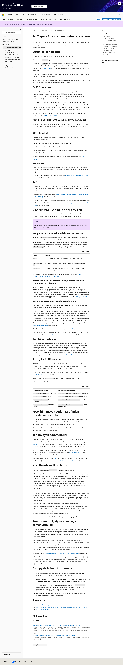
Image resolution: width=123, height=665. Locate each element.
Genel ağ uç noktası (81, 297)
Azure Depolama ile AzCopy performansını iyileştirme (62, 553)
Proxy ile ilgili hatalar (109, 38)
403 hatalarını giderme (51, 115)
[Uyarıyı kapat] (119, 3)
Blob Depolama (58, 30)
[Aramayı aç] (111, 14)
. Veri (55, 458)
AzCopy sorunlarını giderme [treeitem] (13, 47)
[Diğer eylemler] (88, 30)
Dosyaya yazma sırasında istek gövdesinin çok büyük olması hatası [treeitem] (12, 59)
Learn (34, 30)
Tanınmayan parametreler (110, 44)
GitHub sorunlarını (66, 461)
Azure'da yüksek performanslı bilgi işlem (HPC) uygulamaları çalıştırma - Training (56, 625)
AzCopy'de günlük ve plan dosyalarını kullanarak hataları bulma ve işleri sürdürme (62, 607)
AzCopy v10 (36, 444)
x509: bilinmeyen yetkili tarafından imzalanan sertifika (111, 41)
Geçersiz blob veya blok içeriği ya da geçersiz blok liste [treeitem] (12, 67)
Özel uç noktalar (69, 355)
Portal (99, 19)
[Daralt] (20, 29)
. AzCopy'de (47, 68)
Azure (50, 30)
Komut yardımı (74, 452)
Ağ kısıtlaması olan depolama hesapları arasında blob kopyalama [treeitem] (12, 52)
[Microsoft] (3, 15)
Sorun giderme (42, 30)
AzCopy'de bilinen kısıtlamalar (111, 52)
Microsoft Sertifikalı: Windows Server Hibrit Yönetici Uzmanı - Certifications (54, 635)
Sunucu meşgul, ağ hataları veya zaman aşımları (110, 49)
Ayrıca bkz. (106, 54)
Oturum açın (117, 14)
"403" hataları (107, 36)
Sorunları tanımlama (109, 34)
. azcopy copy (67, 455)
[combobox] (11, 32)
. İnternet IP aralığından (40, 325)
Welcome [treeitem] (5, 36)
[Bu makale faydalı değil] (105, 65)
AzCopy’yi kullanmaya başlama (45, 605)
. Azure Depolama (57, 335)
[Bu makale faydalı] (103, 65)
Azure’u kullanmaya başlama (111, 19)
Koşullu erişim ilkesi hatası (110, 46)
